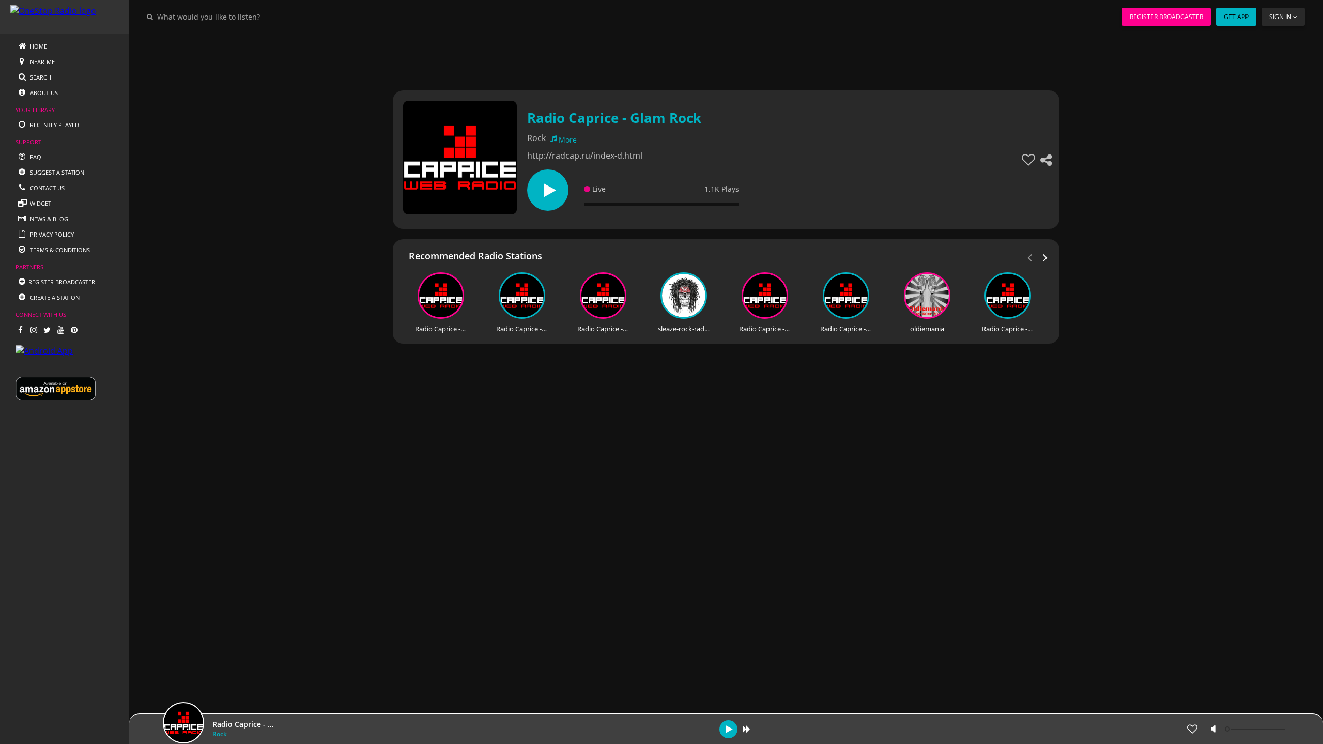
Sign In (1280, 16)
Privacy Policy (51, 234)
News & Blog (48, 219)
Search (39, 77)
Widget (39, 203)
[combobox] (240, 16)
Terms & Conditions (59, 250)
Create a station (54, 297)
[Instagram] (33, 329)
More (568, 140)
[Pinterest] (74, 329)
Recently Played (53, 125)
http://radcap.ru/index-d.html (584, 155)
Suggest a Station (56, 172)
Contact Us (46, 188)
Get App (1236, 16)
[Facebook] (20, 329)
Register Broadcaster (1166, 16)
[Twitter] (47, 329)
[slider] (1256, 729)
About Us (43, 93)
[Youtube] (60, 329)
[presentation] (1045, 257)
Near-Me (41, 62)
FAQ (34, 157)
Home (37, 46)
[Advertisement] (698, 57)
